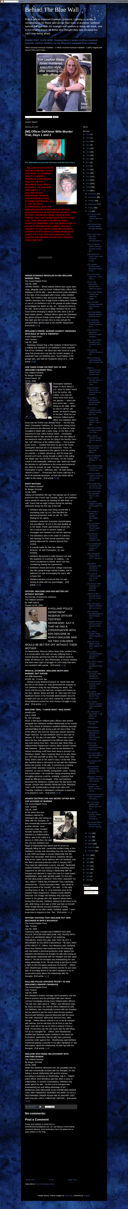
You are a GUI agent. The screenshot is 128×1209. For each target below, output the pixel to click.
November (92, 197)
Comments (90, 893)
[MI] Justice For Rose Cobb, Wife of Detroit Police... (95, 257)
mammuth (69, 1196)
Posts (88, 888)
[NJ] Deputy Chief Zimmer (95, 762)
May (90, 837)
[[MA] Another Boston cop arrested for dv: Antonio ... (94, 391)
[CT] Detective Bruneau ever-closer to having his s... (95, 323)
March (91, 844)
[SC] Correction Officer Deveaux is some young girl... (95, 247)
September (92, 204)
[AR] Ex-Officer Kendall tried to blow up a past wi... (94, 597)
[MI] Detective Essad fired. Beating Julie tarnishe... (93, 770)
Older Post (72, 1180)
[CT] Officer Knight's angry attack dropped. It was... (95, 635)
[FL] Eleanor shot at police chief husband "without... (94, 685)
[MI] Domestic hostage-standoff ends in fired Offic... (95, 305)
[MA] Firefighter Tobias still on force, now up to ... (95, 557)
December (92, 194)
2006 (88, 859)
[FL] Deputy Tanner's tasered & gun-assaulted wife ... (95, 705)
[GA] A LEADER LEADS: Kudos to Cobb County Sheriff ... (95, 477)
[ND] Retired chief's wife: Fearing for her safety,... (95, 796)
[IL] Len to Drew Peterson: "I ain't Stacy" (95, 276)
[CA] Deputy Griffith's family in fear (95, 352)
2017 (88, 159)
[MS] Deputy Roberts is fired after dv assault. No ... (95, 439)
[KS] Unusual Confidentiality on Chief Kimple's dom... (95, 615)
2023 (88, 141)
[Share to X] (50, 1107)
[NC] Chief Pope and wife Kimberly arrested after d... (95, 237)
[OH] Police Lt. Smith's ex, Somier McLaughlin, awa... (93, 516)
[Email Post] (40, 1106)
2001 (88, 873)
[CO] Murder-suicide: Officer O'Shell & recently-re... (94, 815)
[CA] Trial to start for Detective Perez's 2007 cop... (94, 495)
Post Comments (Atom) (45, 1184)
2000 (88, 876)
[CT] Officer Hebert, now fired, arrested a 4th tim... (95, 787)
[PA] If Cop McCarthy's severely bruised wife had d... (95, 746)
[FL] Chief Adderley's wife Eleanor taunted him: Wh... (95, 411)
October (91, 201)
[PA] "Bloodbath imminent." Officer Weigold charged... (94, 333)
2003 (88, 869)
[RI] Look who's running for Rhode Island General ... (94, 527)
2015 (88, 166)
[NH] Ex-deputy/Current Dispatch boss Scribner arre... (94, 371)
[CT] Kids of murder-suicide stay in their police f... (94, 577)
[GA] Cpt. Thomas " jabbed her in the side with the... (95, 779)
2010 (88, 184)
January (91, 851)
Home (51, 1180)
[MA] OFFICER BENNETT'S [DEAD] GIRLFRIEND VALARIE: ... (94, 735)
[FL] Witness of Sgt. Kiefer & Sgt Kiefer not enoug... (95, 715)
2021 (88, 145)
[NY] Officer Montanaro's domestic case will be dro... (94, 401)
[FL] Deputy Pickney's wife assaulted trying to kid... (95, 267)
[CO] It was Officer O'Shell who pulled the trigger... (95, 295)
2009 (88, 187)
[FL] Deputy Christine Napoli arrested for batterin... (95, 655)
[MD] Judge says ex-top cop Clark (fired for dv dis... (95, 486)
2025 (88, 134)
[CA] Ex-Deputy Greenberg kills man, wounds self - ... (95, 361)
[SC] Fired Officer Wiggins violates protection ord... (95, 314)
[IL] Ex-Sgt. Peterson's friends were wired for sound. (95, 285)
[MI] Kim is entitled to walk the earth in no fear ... (95, 430)
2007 (88, 855)
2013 (88, 173)
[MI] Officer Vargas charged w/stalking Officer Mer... (95, 665)
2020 (88, 148)
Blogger (87, 1196)
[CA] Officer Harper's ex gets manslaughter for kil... (95, 504)
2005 (88, 862)
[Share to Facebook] (52, 1107)
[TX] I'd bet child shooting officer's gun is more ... (95, 755)
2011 (88, 180)
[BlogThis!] (48, 1107)
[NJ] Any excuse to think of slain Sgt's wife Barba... (95, 449)
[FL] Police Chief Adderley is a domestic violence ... (94, 587)
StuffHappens (93, 727)
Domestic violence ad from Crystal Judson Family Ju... (95, 625)
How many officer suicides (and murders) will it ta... (94, 343)
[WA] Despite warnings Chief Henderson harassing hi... (94, 675)
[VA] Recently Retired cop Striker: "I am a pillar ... (94, 421)
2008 (88, 191)
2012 (88, 177)
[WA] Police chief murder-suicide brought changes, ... (95, 227)
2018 (88, 155)
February (92, 847)
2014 (88, 170)
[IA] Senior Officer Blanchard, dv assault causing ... (95, 825)
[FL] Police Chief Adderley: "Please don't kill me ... (95, 217)
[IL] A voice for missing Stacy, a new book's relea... (95, 381)
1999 (88, 880)
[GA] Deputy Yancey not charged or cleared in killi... (94, 537)
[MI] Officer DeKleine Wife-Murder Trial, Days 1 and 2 (94, 695)
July (90, 211)
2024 (88, 138)
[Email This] (46, 1107)
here (37, 325)
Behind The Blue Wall (52, 9)
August (91, 208)
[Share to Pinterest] (53, 1107)
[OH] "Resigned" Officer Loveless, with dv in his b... (95, 606)
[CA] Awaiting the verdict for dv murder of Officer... (94, 547)
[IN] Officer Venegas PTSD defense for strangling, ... (94, 567)
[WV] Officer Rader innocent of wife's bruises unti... (95, 468)
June (90, 833)
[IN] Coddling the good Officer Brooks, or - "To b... (94, 459)
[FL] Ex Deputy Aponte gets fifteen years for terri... (94, 805)
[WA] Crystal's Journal (93, 723)
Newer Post (30, 1180)
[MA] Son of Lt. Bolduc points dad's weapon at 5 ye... (95, 645)
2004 (88, 866)
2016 (88, 162)
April (90, 840)
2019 (88, 152)
